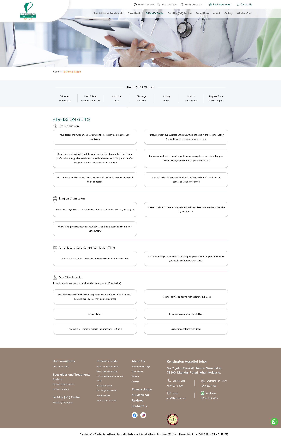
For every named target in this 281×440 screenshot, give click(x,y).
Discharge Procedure (106, 390)
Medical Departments (63, 384)
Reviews (137, 400)
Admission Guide (104, 385)
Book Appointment (222, 4)
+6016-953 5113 (193, 4)
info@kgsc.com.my (176, 397)
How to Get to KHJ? (107, 400)
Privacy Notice (142, 389)
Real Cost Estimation (107, 371)
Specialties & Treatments (108, 13)
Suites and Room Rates (108, 366)
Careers (135, 381)
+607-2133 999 (146, 4)
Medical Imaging (61, 389)
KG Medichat (140, 395)
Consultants (134, 13)
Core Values (137, 371)
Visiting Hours (103, 395)
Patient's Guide (154, 13)
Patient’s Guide (107, 361)
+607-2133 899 (169, 4)
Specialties (58, 379)
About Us (138, 361)
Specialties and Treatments (71, 374)
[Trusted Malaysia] (173, 424)
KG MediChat (244, 13)
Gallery (228, 13)
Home (57, 71)
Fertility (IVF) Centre (180, 13)
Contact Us (246, 4)
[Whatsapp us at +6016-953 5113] (202, 394)
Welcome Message (141, 366)
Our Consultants (61, 366)
